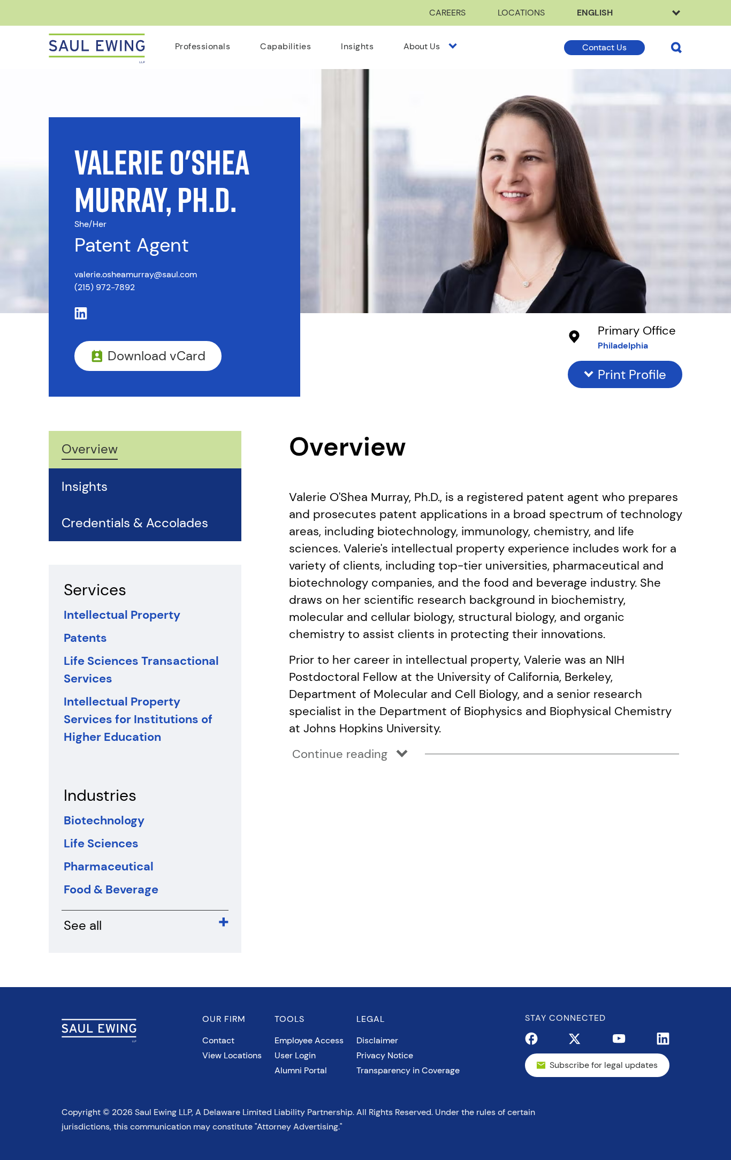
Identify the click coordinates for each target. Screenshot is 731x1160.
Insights (357, 46)
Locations (521, 12)
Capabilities (285, 46)
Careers (447, 12)
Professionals (203, 46)
